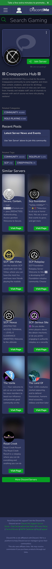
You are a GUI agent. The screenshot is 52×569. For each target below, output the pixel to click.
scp (8, 162)
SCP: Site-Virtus (12, 261)
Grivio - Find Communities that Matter (20, 526)
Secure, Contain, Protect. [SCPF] (12, 203)
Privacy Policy (42, 526)
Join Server (40, 61)
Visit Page (16, 228)
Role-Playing (15, 118)
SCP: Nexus (10, 322)
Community (14, 112)
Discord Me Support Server (32, 523)
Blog (38, 529)
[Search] (3, 20)
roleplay (37, 156)
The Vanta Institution (9, 385)
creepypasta (26, 162)
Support (44, 529)
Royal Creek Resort (10, 445)
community (14, 156)
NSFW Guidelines (27, 529)
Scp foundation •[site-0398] (37, 203)
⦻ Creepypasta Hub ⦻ (21, 74)
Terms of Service (12, 529)
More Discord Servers (26, 479)
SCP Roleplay (36, 261)
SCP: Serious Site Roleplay (38, 324)
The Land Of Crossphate (36, 385)
